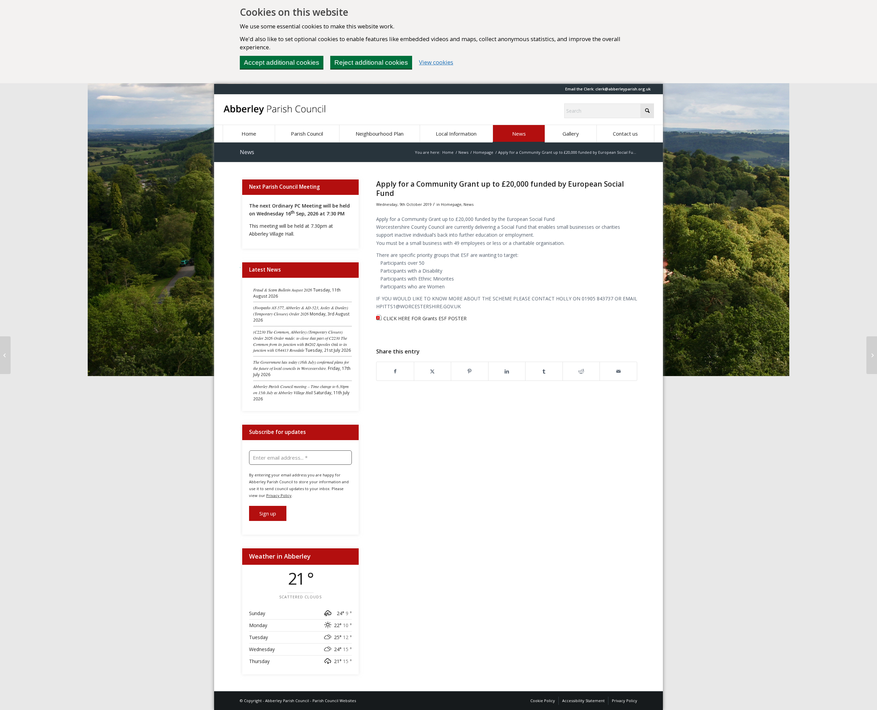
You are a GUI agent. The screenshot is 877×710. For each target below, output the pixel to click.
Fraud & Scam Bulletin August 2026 (282, 289)
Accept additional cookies (281, 62)
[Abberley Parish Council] (275, 110)
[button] (623, 88)
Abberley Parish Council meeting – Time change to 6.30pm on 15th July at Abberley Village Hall (301, 389)
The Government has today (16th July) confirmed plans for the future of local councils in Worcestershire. (301, 365)
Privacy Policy (279, 495)
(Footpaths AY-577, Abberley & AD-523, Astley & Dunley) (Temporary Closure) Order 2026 (300, 310)
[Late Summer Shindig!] (5, 355)
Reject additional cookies (371, 62)
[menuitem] (249, 133)
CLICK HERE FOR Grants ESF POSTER (425, 318)
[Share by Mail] (618, 371)
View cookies (436, 62)
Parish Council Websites (334, 700)
